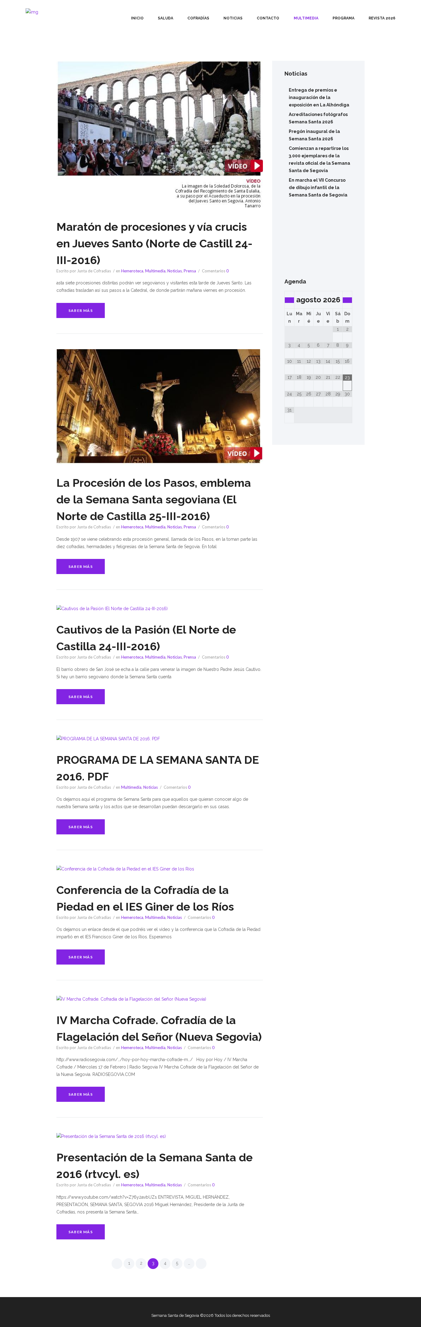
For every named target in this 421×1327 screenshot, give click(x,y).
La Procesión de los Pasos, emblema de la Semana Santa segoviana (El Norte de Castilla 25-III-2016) (153, 499)
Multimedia (306, 18)
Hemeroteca (132, 270)
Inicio (137, 18)
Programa (343, 18)
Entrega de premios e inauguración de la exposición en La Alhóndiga (319, 97)
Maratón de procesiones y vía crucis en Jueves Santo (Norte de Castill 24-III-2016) (154, 243)
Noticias (233, 18)
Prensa (190, 270)
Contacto (268, 18)
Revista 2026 (382, 18)
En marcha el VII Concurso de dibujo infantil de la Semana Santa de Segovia (318, 187)
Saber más (80, 310)
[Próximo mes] (347, 300)
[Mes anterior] (289, 300)
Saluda (165, 18)
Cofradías (198, 18)
